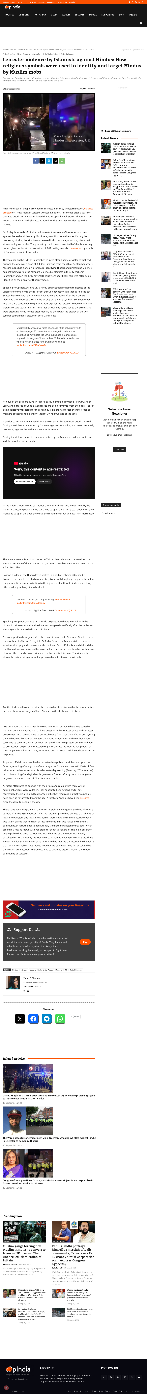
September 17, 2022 (65, 610)
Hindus (15, 970)
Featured (7, 1241)
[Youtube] (142, 2)
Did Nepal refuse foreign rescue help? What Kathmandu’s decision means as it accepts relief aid (80, 1313)
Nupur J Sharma (87, 88)
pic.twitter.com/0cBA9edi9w (31, 603)
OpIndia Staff (57, 1268)
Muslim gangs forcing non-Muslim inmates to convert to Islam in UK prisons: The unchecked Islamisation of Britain (24, 1253)
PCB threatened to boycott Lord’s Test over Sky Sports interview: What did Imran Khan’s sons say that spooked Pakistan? (124, 295)
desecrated (76, 248)
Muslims (58, 970)
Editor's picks (8, 54)
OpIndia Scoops (67, 54)
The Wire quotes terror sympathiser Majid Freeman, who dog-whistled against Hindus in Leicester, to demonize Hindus (49, 1139)
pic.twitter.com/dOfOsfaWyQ (31, 345)
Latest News (109, 138)
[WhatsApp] (139, 2)
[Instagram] (129, 2)
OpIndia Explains (50, 54)
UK (66, 970)
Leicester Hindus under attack (41, 970)
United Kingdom (76, 970)
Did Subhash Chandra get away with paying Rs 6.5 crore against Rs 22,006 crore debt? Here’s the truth (125, 278)
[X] (136, 2)
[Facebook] (126, 2)
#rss (57, 599)
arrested (84, 798)
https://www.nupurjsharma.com (35, 982)
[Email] (55, 161)
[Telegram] (49, 161)
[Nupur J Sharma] (13, 984)
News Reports (23, 54)
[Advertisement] (49, 683)
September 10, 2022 (67, 352)
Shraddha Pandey (10, 1264)
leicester (24, 970)
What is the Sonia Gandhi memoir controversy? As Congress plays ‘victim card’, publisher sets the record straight (79, 1295)
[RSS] (132, 2)
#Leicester (65, 599)
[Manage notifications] (6, 1387)
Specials (13, 49)
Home (5, 49)
